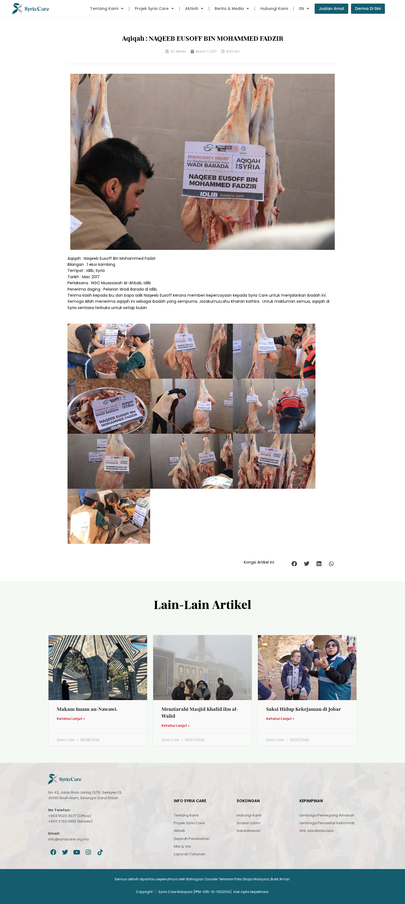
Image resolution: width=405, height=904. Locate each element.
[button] (294, 564)
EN (301, 8)
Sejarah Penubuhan (191, 838)
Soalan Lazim (248, 823)
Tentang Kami (104, 8)
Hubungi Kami (274, 8)
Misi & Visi (182, 846)
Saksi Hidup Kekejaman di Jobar (303, 709)
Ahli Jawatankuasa (316, 830)
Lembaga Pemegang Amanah (326, 815)
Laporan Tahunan (189, 854)
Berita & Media (229, 8)
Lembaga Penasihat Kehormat (326, 823)
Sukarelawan (248, 830)
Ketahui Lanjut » (71, 719)
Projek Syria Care (152, 8)
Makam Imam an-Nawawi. (87, 709)
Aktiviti (191, 8)
